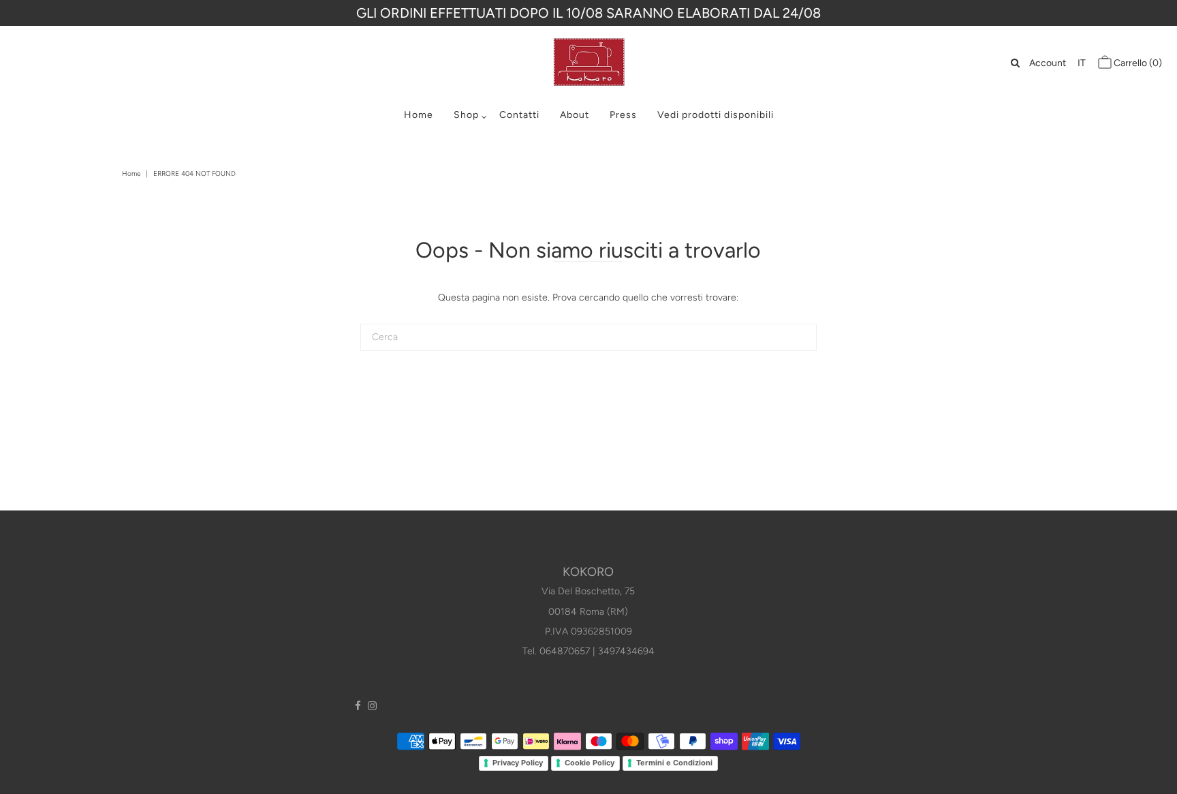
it (1082, 63)
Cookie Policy (589, 762)
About (574, 115)
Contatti (519, 115)
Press (623, 115)
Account (1047, 63)
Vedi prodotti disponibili (715, 115)
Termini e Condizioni (674, 762)
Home (418, 115)
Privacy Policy (517, 762)
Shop (466, 115)
